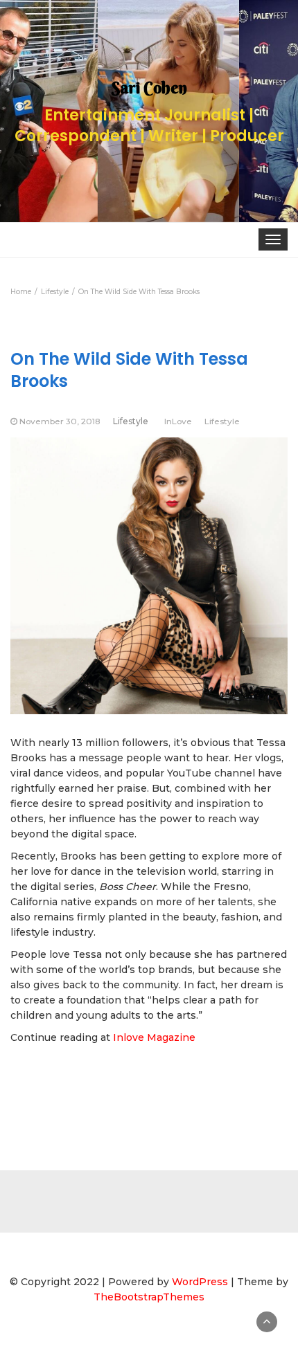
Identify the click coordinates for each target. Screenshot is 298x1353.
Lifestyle (130, 421)
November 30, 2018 (59, 421)
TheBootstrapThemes (149, 1297)
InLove (178, 421)
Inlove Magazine (154, 1037)
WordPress (200, 1281)
